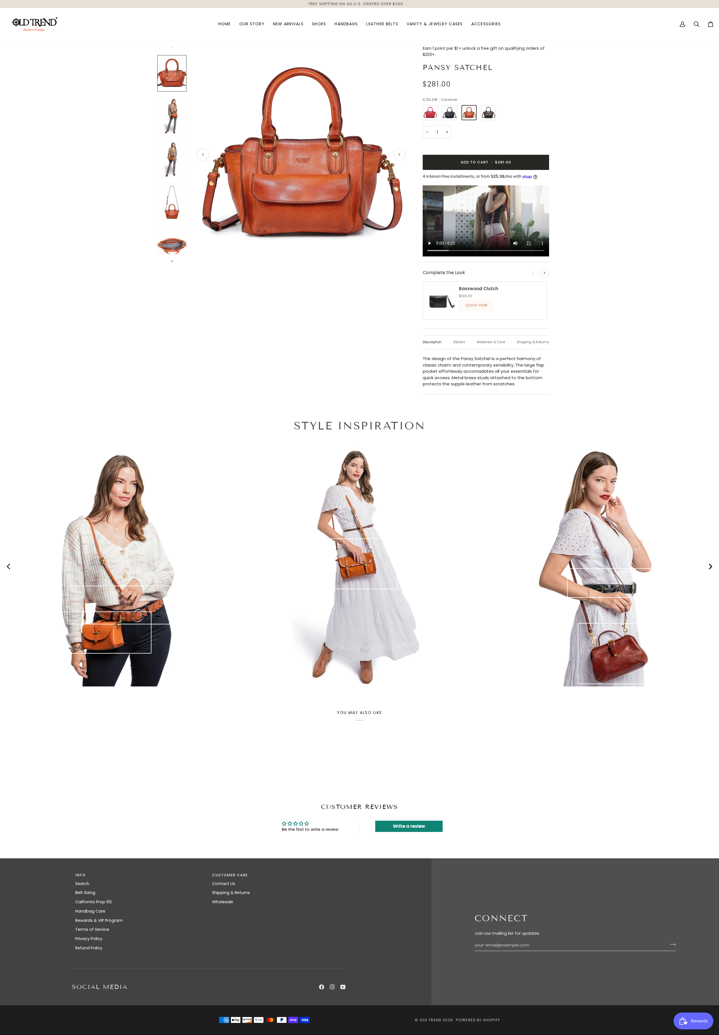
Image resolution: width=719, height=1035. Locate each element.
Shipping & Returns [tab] (533, 342)
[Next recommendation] (544, 272)
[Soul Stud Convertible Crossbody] (352, 563)
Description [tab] (432, 342)
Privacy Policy (88, 938)
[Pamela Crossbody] (106, 632)
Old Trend (431, 1020)
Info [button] (80, 875)
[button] (319, 24)
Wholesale (222, 902)
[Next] (399, 154)
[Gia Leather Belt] (610, 583)
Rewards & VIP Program (99, 920)
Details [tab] (459, 342)
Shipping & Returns (231, 892)
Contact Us (223, 883)
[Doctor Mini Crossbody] (617, 653)
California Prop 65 (93, 902)
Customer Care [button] (230, 875)
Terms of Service (92, 929)
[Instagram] (332, 986)
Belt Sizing (85, 892)
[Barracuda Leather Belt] (118, 605)
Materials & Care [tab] (491, 342)
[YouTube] (342, 986)
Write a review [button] (409, 826)
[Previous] (203, 154)
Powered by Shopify (478, 1020)
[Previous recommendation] (533, 272)
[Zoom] (301, 154)
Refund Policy (88, 948)
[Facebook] (321, 986)
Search (82, 883)
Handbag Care (90, 911)
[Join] (671, 944)
